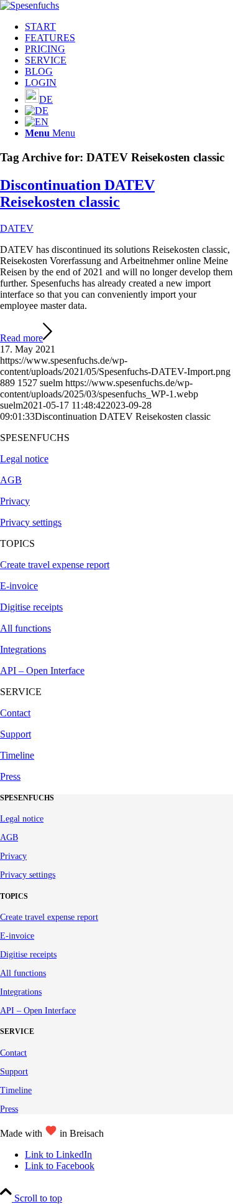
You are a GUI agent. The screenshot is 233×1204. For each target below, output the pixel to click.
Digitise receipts (31, 607)
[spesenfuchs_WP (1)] (29, 5)
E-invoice (19, 586)
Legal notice (24, 458)
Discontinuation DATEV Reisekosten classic (77, 193)
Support (15, 734)
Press (10, 776)
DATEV (17, 228)
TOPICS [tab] (17, 543)
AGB (11, 480)
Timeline (17, 755)
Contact (15, 713)
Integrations (23, 649)
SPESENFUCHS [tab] (35, 437)
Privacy (15, 501)
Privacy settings (31, 522)
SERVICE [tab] (21, 691)
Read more (21, 338)
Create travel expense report (54, 564)
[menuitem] (129, 26)
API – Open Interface (42, 670)
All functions (25, 628)
